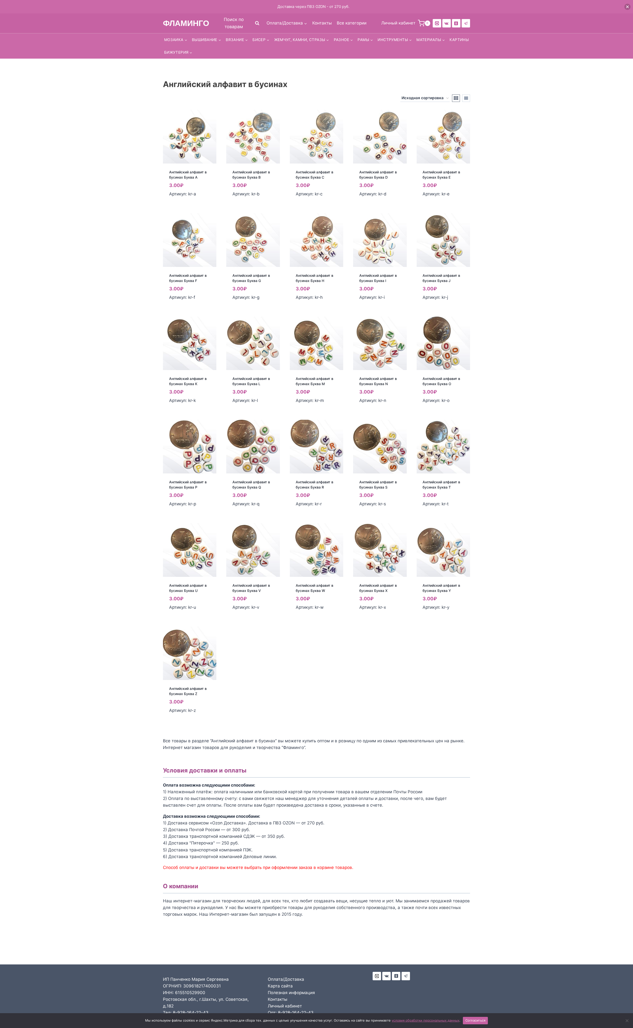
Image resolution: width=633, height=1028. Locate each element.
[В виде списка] (466, 98)
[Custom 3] (377, 976)
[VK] (446, 23)
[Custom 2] (437, 23)
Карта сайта (280, 985)
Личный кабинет (285, 1006)
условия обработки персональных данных (425, 1020)
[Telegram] (466, 23)
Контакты (322, 23)
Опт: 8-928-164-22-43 (291, 1012)
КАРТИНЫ (459, 39)
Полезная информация (291, 992)
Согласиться (475, 1020)
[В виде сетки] (456, 98)
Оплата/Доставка (286, 979)
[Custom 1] (456, 23)
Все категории (351, 23)
